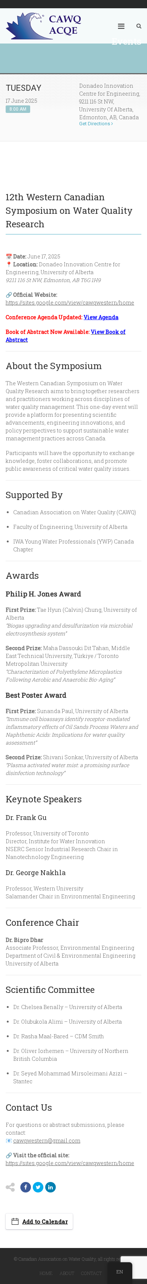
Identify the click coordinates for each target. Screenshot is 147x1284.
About (67, 1273)
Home (46, 1273)
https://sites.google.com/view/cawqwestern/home (70, 302)
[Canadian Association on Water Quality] (43, 25)
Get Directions (95, 123)
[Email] (50, 1187)
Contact (91, 1273)
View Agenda (101, 317)
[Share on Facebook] (25, 1187)
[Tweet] (38, 1187)
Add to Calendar (45, 1221)
